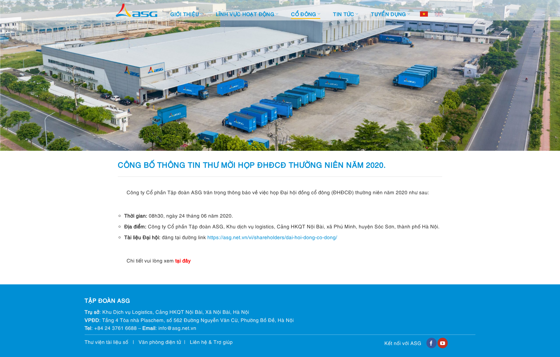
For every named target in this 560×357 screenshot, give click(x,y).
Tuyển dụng (388, 13)
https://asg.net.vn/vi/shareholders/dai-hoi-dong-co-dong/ (272, 237)
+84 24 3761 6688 (115, 327)
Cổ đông (303, 13)
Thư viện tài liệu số (106, 341)
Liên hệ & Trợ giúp (211, 341)
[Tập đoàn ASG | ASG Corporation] (136, 10)
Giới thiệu (184, 13)
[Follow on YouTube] (443, 343)
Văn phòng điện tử (160, 341)
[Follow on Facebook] (431, 343)
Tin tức (343, 13)
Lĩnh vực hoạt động (245, 13)
